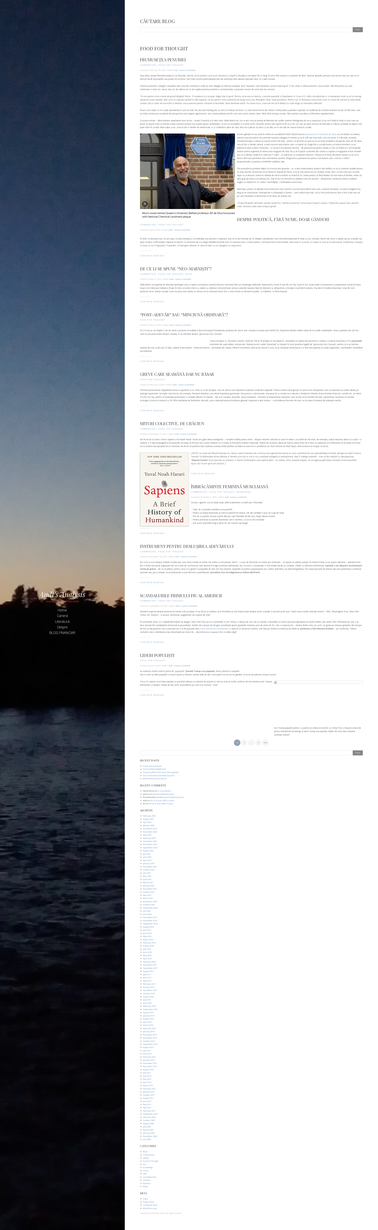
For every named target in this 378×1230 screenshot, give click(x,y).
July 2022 (147, 873)
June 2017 (147, 977)
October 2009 (149, 1120)
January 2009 (148, 1133)
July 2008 (147, 1139)
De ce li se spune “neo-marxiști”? (176, 268)
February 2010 (149, 1117)
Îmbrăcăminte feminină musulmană (229, 486)
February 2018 (149, 961)
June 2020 (147, 914)
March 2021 (148, 898)
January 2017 (148, 987)
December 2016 (150, 990)
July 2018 (147, 949)
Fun (144, 1164)
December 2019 (150, 917)
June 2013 (147, 1053)
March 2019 (148, 939)
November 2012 (150, 1066)
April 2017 (147, 980)
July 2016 (147, 999)
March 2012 (148, 1085)
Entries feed (148, 1202)
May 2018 (147, 955)
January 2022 (148, 885)
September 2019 (150, 923)
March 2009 (148, 1130)
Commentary (148, 65)
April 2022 (147, 879)
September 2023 (150, 847)
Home (62, 610)
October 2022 (149, 869)
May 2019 (147, 936)
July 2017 (147, 974)
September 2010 (150, 1114)
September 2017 (150, 968)
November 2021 (150, 888)
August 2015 (148, 1012)
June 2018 (147, 952)
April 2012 (147, 1082)
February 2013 (149, 1057)
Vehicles (146, 1180)
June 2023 (147, 857)
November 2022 (150, 866)
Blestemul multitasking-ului (162, 794)
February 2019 (149, 942)
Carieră (62, 615)
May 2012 (147, 1079)
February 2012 (149, 1088)
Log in (145, 1198)
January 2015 (148, 1015)
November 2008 (150, 1136)
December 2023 (150, 841)
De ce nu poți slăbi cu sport (162, 800)
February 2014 (149, 1028)
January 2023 (148, 863)
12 (258, 742)
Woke (188, 274)
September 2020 (150, 908)
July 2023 (147, 854)
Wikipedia (144, 681)
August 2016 (148, 996)
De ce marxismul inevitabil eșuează (158, 775)
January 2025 (148, 825)
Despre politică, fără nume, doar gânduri (283, 219)
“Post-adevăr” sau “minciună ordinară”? (184, 314)
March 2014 (148, 1025)
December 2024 (150, 828)
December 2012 (150, 1063)
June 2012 (147, 1076)
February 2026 (149, 815)
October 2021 (149, 892)
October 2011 (149, 1095)
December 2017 (150, 965)
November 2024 (150, 831)
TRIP (145, 1173)
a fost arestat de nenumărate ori (215, 628)
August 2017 (148, 971)
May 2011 (147, 1104)
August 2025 (148, 819)
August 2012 (148, 1069)
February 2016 (149, 1006)
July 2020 (147, 911)
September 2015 (150, 1009)
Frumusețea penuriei (163, 59)
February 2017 (149, 984)
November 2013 (150, 1037)
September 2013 (150, 1044)
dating (146, 1158)
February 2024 (149, 838)
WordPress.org (149, 1208)
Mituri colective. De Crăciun (172, 423)
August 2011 (148, 1098)
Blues (145, 1151)
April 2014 (147, 1022)
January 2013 (148, 1060)
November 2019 (150, 920)
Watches (147, 1183)
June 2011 (147, 1101)
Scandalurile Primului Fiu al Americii (181, 595)
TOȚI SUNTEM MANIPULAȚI (154, 769)
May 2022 (147, 876)
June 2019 (147, 933)
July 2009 (147, 1126)
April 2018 (147, 958)
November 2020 (150, 901)
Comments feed (150, 1205)
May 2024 (147, 835)
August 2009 (148, 1123)
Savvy (145, 1170)
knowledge (243, 492)
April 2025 (147, 822)
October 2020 (149, 904)
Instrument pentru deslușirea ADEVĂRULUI (187, 546)
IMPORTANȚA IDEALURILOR (154, 778)
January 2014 (148, 1031)
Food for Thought (171, 65)
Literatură (62, 621)
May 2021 (147, 895)
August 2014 (148, 1018)
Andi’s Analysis (62, 594)
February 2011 (149, 1110)
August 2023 (148, 850)
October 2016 (149, 993)
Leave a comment (187, 70)
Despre (62, 627)
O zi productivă (164, 791)
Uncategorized (149, 1177)
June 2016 (147, 1003)
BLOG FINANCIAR (62, 632)
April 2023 (147, 860)
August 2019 (148, 927)
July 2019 (147, 930)
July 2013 (147, 1050)
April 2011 (147, 1107)
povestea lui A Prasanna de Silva (320, 134)
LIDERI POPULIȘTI (157, 655)
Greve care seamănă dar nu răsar (177, 374)
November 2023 (150, 844)
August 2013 (148, 1047)
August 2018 (148, 945)
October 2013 (149, 1041)
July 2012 (147, 1072)
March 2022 (148, 882)
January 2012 (148, 1091)
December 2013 (150, 1034)
